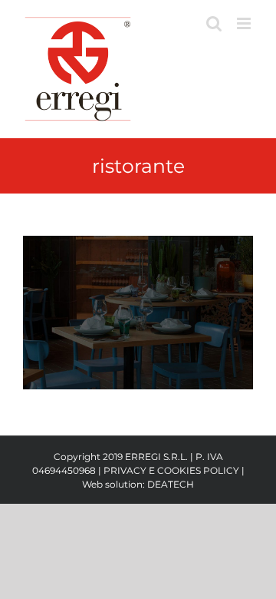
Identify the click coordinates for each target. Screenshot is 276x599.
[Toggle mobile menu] (245, 23)
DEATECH (170, 484)
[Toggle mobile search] (214, 23)
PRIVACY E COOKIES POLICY (171, 470)
